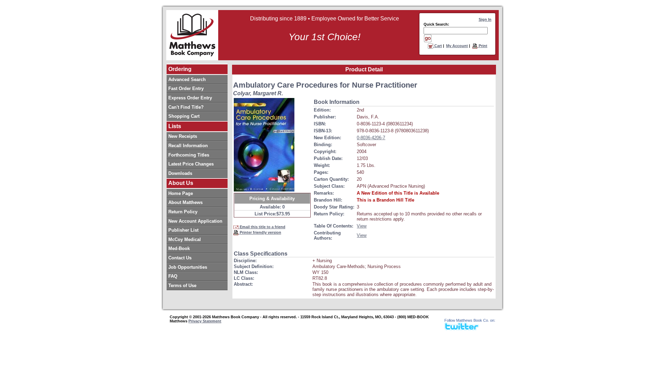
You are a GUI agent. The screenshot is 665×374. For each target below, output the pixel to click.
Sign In (485, 19)
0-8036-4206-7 (371, 137)
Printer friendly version (260, 232)
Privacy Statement (204, 321)
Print (482, 46)
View (361, 226)
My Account (457, 46)
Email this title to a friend (262, 227)
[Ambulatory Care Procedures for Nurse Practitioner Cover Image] (264, 145)
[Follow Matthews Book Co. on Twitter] (461, 328)
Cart (437, 46)
